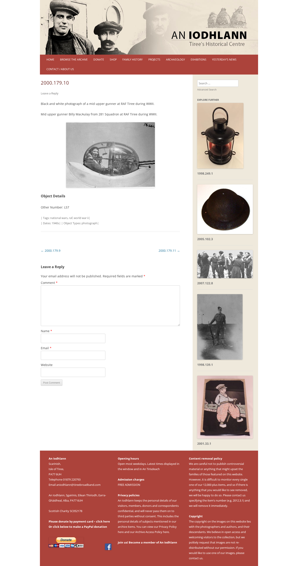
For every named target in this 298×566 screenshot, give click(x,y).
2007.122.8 (205, 283)
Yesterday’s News (224, 59)
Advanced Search (207, 89)
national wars (59, 218)
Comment (49, 283)
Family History (132, 59)
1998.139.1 (205, 365)
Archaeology (175, 59)
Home (50, 59)
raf (70, 218)
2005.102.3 (205, 239)
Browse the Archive (74, 59)
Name (46, 331)
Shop (113, 59)
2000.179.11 (169, 250)
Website (47, 365)
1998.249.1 (205, 173)
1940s (55, 223)
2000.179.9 (50, 250)
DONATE (98, 59)
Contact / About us (60, 69)
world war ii (81, 218)
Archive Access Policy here (152, 532)
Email (46, 348)
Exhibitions (198, 59)
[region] (149, 27)
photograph (89, 223)
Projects (154, 59)
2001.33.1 (204, 443)
